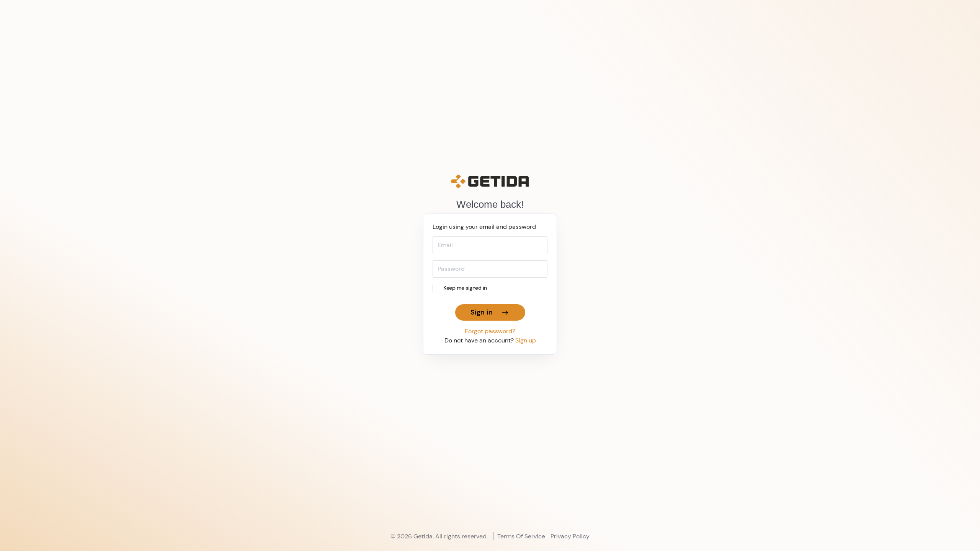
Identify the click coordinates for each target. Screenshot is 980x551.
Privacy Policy (570, 536)
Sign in (483, 312)
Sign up (525, 340)
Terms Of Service (521, 536)
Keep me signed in (465, 287)
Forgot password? (490, 331)
